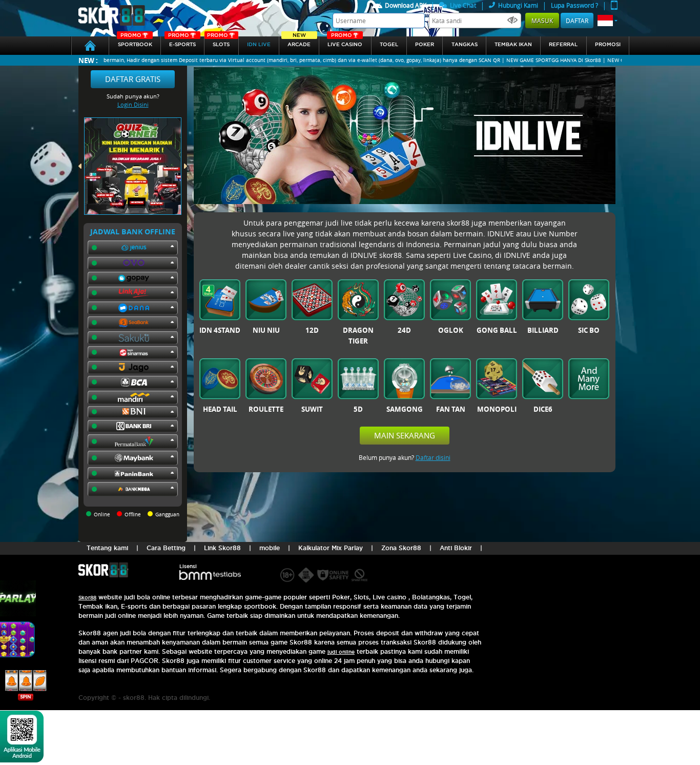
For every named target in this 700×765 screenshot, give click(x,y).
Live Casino (344, 41)
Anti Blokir (456, 548)
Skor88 (87, 597)
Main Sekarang (404, 435)
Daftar (577, 20)
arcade (299, 41)
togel (389, 44)
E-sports (182, 41)
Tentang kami (107, 548)
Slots (218, 41)
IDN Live (259, 44)
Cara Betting (166, 548)
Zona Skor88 (401, 548)
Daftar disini (433, 457)
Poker (424, 44)
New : (88, 60)
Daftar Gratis (132, 79)
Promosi (608, 44)
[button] (607, 20)
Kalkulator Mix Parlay (330, 548)
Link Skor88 (222, 548)
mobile (269, 548)
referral (563, 44)
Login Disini (133, 104)
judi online (341, 652)
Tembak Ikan (513, 44)
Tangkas (464, 44)
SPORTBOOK (135, 41)
